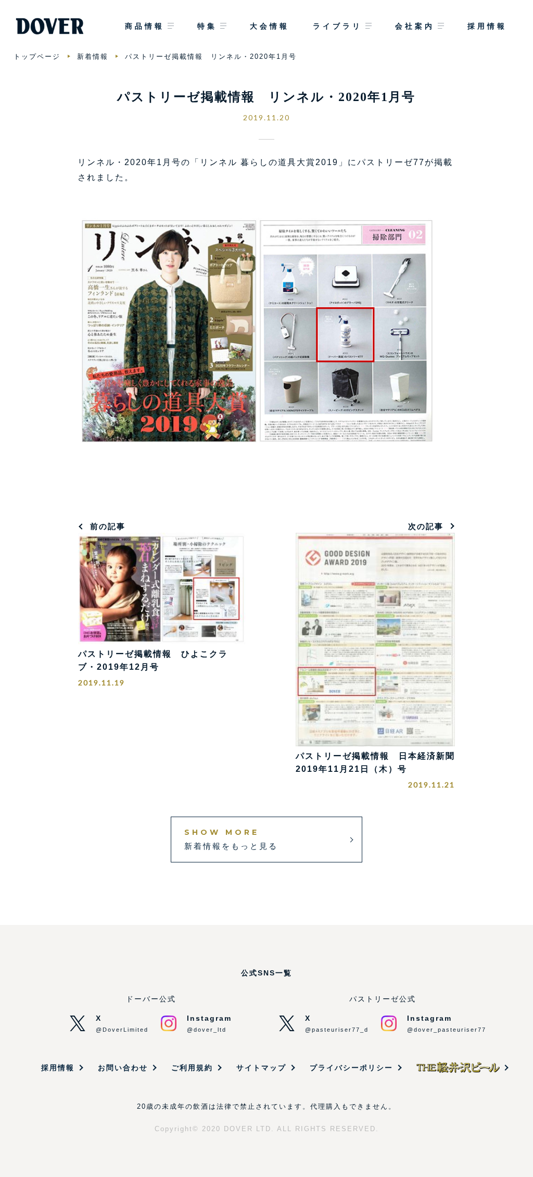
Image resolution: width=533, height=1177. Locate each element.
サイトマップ (261, 1067)
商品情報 (144, 26)
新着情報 (92, 56)
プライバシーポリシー (351, 1067)
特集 (207, 26)
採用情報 (487, 26)
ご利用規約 (192, 1067)
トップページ (37, 56)
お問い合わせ (123, 1067)
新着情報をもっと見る (231, 839)
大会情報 (269, 26)
